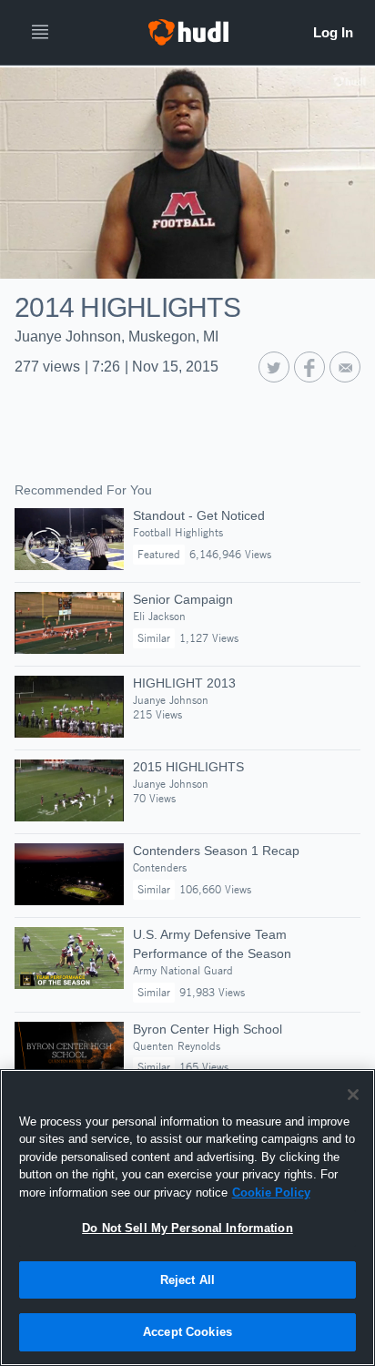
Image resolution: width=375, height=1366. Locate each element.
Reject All (187, 1280)
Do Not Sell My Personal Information (187, 1228)
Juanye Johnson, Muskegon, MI (116, 336)
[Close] (353, 1095)
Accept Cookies (187, 1332)
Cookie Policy (271, 1192)
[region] (187, 1217)
